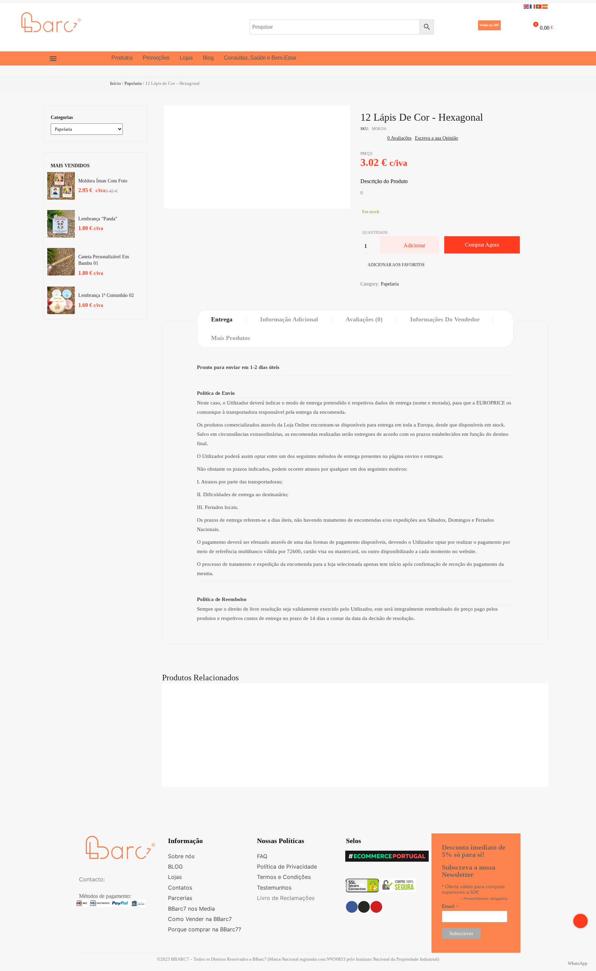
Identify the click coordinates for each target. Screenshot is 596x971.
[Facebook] (352, 907)
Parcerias (180, 897)
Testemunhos (274, 887)
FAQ (262, 856)
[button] (489, 25)
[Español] (545, 6)
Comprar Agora (482, 245)
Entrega (221, 319)
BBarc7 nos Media (191, 908)
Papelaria (133, 83)
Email (450, 906)
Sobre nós (181, 856)
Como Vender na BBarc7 (200, 918)
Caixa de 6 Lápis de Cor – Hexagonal (355, 741)
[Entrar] (511, 26)
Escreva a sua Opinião (436, 138)
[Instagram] (364, 907)
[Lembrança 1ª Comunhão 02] (61, 300)
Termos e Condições (284, 876)
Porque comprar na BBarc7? (204, 929)
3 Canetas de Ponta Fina (355, 781)
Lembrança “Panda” (97, 218)
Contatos (180, 887)
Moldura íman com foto (102, 180)
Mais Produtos (230, 337)
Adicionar (414, 245)
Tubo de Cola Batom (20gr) (355, 702)
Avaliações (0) (364, 319)
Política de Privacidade (287, 866)
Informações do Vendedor (445, 319)
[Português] (539, 6)
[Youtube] (376, 907)
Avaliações (399, 138)
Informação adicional (289, 319)
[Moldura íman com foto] (61, 186)
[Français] (533, 6)
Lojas (175, 876)
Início (115, 83)
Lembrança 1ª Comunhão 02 (106, 295)
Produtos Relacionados (200, 677)
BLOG (175, 866)
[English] (527, 6)
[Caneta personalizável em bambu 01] (61, 262)
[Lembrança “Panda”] (61, 224)
